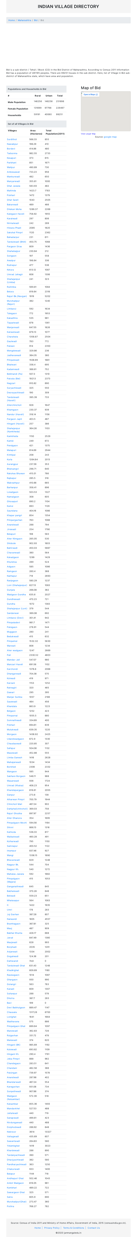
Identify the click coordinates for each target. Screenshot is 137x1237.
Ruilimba (11, 287)
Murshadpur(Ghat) (16, 1201)
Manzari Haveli (15, 664)
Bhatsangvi (13, 468)
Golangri (11, 984)
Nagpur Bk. (13, 864)
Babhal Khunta (14, 933)
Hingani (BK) (13, 1044)
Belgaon (11, 711)
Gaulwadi (12, 341)
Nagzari (11, 383)
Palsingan (12, 1072)
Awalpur (11, 260)
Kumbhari (12, 1187)
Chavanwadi (13, 552)
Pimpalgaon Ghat (16, 1026)
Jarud (10, 937)
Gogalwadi (12, 956)
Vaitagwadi (13, 1136)
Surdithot (12, 139)
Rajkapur (11, 478)
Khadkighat (13, 970)
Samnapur (12, 846)
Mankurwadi (13, 176)
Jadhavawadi (14, 355)
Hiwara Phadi (14, 227)
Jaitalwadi (12, 1113)
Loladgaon (12, 492)
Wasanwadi (13, 780)
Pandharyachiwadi (16, 1164)
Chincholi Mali (14, 804)
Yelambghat (13, 1145)
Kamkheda (12, 436)
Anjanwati (12, 951)
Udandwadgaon (15, 739)
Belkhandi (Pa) (14, 374)
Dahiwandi (12, 961)
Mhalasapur (13, 900)
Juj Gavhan (13, 914)
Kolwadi (11, 678)
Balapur (11, 1173)
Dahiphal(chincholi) (17, 808)
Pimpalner (12, 641)
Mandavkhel (13, 1108)
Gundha (11, 603)
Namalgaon (13, 496)
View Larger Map (88, 134)
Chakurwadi (13, 1169)
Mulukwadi (12, 729)
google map (110, 136)
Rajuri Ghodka (14, 813)
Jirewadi (11, 529)
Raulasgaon (13, 975)
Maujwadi (12, 942)
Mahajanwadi (14, 762)
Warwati (11, 645)
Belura (10, 291)
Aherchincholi (14, 405)
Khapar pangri (14, 515)
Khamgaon (12, 409)
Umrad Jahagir (15, 274)
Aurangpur (12, 464)
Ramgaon (12, 571)
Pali (9, 655)
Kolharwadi (13, 841)
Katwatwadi (13, 332)
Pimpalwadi (13, 360)
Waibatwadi (13, 836)
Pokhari (11, 195)
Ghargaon (12, 979)
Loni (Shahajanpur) (17, 585)
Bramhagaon (13, 923)
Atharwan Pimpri (16, 799)
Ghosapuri (12, 501)
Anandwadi (13, 524)
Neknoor (11, 1131)
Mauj (9, 928)
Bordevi (11, 148)
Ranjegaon (12, 580)
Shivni (10, 827)
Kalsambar (12, 1103)
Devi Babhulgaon (16, 1007)
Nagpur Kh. (13, 869)
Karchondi (12, 669)
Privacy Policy (52, 1227)
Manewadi (12, 1030)
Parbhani (11, 162)
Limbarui (11, 308)
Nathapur (12, 576)
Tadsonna (12, 153)
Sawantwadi (13, 1141)
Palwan (11, 346)
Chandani (12, 1068)
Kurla (9, 459)
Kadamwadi (13, 369)
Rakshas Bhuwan (16, 473)
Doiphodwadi (14, 1127)
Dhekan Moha (14, 209)
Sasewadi (12, 701)
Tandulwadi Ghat (16, 965)
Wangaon (12, 771)
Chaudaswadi (14, 743)
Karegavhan (13, 1086)
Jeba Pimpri (13, 1058)
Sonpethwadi (14, 1091)
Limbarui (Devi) (15, 617)
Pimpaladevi (13, 622)
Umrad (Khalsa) (15, 785)
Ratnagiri (12, 687)
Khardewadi (13, 1150)
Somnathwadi (14, 720)
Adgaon (11, 566)
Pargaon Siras (14, 246)
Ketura (10, 269)
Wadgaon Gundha (16, 594)
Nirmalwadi (13, 223)
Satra (10, 1197)
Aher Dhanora (14, 818)
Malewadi (12, 1040)
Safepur (11, 748)
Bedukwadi (13, 636)
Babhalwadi (13, 891)
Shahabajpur (13, 251)
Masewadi (12, 752)
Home (11, 20)
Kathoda (11, 832)
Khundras (12, 562)
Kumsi (10, 506)
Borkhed (11, 766)
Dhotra (10, 998)
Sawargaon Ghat (16, 1192)
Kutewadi (12, 1049)
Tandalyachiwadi (16, 1155)
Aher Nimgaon (14, 538)
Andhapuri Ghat (15, 1178)
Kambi (10, 440)
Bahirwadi (12, 548)
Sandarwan (13, 613)
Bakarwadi (12, 204)
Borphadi (12, 947)
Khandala (12, 706)
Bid (36, 20)
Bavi (9, 1002)
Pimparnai (12, 715)
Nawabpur (12, 144)
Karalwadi (12, 218)
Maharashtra (24, 20)
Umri (9, 909)
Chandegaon (13, 1063)
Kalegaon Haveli (15, 213)
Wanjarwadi (13, 327)
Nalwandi (12, 919)
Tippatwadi (13, 322)
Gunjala (11, 589)
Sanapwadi (13, 1117)
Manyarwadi (13, 181)
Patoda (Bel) (13, 378)
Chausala (12, 1012)
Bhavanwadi (13, 860)
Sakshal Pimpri (15, 232)
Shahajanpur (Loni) (17, 608)
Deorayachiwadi (15, 392)
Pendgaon (12, 445)
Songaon (11, 255)
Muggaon (12, 631)
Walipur (11, 167)
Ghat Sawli (12, 200)
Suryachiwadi (14, 388)
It (7, 905)
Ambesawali (13, 172)
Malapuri (11, 450)
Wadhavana (13, 1021)
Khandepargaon (15, 790)
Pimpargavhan (14, 520)
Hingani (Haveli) (15, 423)
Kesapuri (11, 158)
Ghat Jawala (13, 186)
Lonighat (11, 1016)
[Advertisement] (68, 44)
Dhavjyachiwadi (15, 1159)
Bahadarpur (13, 237)
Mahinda (11, 190)
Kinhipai (11, 454)
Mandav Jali (13, 659)
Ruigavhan (12, 1035)
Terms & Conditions (73, 1227)
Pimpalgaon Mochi (17, 822)
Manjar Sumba (14, 697)
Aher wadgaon (14, 650)
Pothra (10, 1206)
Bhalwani (11, 364)
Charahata (12, 336)
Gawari (10, 692)
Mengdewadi (14, 350)
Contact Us (94, 1227)
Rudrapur (12, 265)
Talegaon (12, 313)
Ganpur (11, 794)
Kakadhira (12, 318)
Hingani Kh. (13, 1054)
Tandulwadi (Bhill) (16, 241)
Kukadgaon (13, 557)
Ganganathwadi (15, 886)
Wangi (10, 855)
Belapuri (11, 534)
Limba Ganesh (14, 757)
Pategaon (12, 627)
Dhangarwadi (14, 673)
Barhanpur (12, 487)
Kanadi (10, 989)
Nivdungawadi (14, 1122)
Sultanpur (12, 993)
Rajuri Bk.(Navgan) (17, 296)
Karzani (11, 683)
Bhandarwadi (14, 1082)
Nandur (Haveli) (15, 414)
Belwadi (11, 895)
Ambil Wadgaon (15, 1183)
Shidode (11, 543)
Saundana (12, 510)
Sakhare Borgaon (16, 776)
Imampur (11, 850)
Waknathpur (13, 482)
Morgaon (12, 734)
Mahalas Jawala (15, 874)
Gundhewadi (13, 599)
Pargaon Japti (14, 419)
